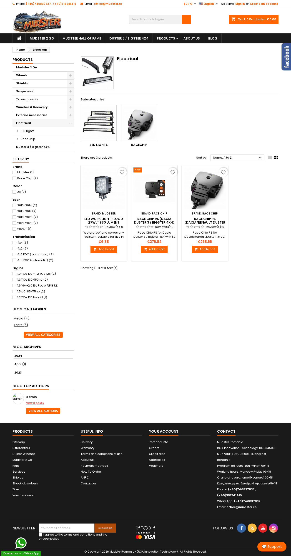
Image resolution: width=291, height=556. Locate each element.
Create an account (264, 4)
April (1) (20, 364)
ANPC (85, 477)
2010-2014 (27, 205)
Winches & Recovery (32, 107)
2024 (18, 356)
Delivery (87, 442)
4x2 (22, 248)
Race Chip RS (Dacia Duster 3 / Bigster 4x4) (154, 221)
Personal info (158, 442)
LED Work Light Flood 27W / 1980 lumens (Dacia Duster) (103, 222)
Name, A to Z (238, 158)
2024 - (24, 229)
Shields (22, 83)
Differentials (21, 448)
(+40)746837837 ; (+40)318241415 (51, 4)
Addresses (157, 460)
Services (19, 471)
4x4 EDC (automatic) (35, 260)
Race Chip (27, 178)
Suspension (25, 91)
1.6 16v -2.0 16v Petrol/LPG (37, 285)
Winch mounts (23, 495)
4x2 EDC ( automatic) (35, 254)
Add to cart (103, 249)
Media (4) (22, 318)
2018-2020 (27, 217)
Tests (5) (21, 325)
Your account (163, 431)
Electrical (23, 123)
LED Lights (27, 131)
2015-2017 (27, 211)
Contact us (89, 483)
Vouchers (156, 466)
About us (191, 38)
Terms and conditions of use (102, 454)
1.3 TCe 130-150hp (32, 279)
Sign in (240, 4)
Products (166, 38)
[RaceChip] (139, 123)
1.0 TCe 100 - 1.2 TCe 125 (36, 274)
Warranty (87, 448)
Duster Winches (24, 454)
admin (31, 397)
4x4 (22, 242)
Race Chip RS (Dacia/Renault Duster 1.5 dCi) (205, 222)
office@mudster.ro (108, 4)
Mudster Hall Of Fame (82, 38)
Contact (226, 431)
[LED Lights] (99, 123)
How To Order (91, 471)
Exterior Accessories (31, 115)
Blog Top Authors (31, 386)
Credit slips (157, 454)
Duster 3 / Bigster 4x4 (128, 38)
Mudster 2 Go (42, 38)
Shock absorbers (25, 483)
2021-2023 (27, 223)
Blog (212, 38)
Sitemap (19, 442)
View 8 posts (35, 403)
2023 (18, 372)
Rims (16, 466)
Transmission (27, 99)
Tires (16, 489)
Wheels (21, 75)
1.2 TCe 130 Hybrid (32, 297)
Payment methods (94, 466)
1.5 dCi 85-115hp (31, 291)
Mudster (25, 172)
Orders (154, 448)
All (21, 192)
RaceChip (28, 139)
